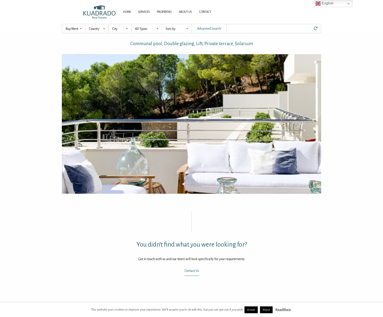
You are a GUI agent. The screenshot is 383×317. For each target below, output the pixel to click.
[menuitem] (127, 12)
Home (127, 12)
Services (144, 12)
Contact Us (191, 271)
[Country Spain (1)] (97, 28)
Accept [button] (251, 309)
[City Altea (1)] (120, 28)
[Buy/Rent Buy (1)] (74, 28)
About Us (185, 12)
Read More (283, 309)
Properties (164, 12)
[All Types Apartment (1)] (146, 28)
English (327, 3)
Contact (205, 12)
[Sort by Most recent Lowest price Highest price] (177, 28)
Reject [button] (266, 309)
